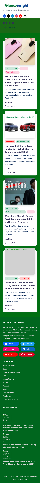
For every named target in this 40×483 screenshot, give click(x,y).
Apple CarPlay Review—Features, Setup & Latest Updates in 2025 (19, 446)
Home (4, 27)
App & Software (9, 365)
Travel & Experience (10, 399)
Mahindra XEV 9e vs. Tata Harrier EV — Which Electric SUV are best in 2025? (19, 149)
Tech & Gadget (12, 72)
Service (6, 389)
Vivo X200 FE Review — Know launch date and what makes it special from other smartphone (18, 427)
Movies (30, 212)
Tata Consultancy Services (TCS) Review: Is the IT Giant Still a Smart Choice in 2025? (20, 285)
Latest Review (11, 68)
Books (5, 369)
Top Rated (10, 141)
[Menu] (25, 16)
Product (24, 68)
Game (5, 376)
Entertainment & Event (15, 212)
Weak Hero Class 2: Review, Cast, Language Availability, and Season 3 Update (20, 219)
